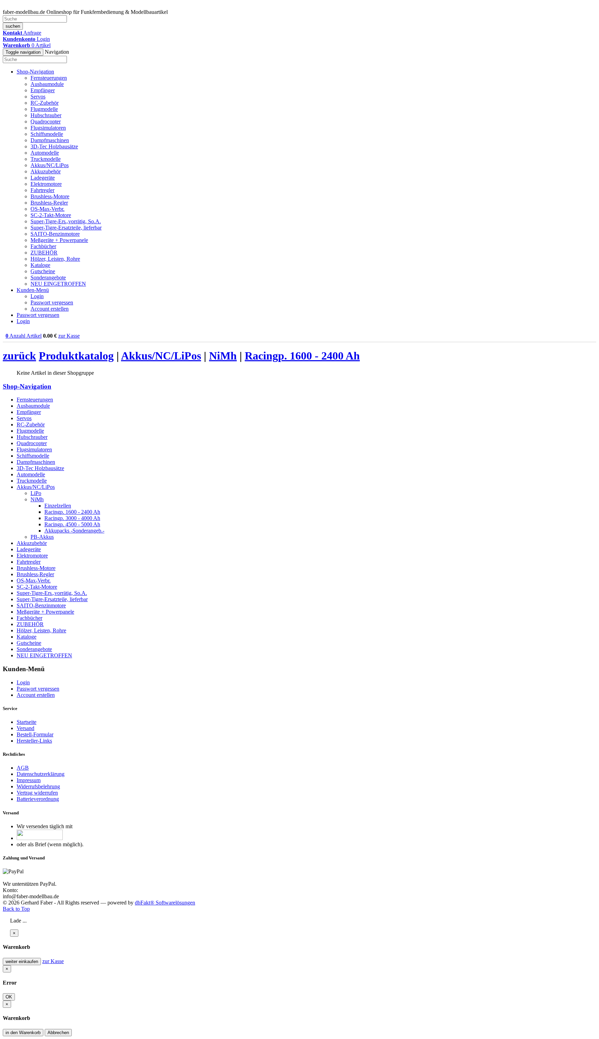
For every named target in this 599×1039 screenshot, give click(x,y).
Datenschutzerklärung (40, 774)
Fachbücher (43, 246)
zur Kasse (69, 336)
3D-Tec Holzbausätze (54, 146)
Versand (25, 728)
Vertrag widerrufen (37, 793)
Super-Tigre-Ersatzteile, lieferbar (66, 228)
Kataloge (40, 265)
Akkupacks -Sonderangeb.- (74, 531)
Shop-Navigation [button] (35, 72)
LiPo (36, 493)
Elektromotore (46, 184)
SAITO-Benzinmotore (55, 234)
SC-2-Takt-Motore (51, 215)
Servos (38, 96)
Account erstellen (50, 309)
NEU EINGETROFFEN (58, 284)
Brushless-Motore (50, 196)
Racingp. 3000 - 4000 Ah (72, 518)
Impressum (29, 780)
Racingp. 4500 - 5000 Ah (72, 524)
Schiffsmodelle (47, 134)
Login (37, 296)
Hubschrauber (46, 115)
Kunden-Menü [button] (33, 290)
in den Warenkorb (23, 1032)
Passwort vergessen (52, 302)
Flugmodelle (44, 109)
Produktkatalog (76, 355)
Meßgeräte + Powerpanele (59, 240)
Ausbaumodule (47, 84)
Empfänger (43, 90)
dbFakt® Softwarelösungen (165, 903)
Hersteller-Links (34, 741)
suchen (13, 26)
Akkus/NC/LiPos (50, 165)
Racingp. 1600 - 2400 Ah (302, 355)
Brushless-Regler (49, 203)
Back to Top (16, 909)
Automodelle (45, 153)
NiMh (223, 355)
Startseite (26, 722)
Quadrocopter (46, 121)
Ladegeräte (43, 178)
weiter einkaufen (22, 961)
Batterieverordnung (38, 799)
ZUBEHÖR (44, 253)
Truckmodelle (46, 159)
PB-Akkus (42, 537)
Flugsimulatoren (48, 128)
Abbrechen (58, 1032)
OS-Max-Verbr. (47, 209)
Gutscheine (43, 271)
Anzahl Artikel (24, 336)
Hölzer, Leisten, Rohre (55, 259)
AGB (23, 768)
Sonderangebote (48, 277)
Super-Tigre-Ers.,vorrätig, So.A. (66, 221)
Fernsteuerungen (49, 78)
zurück (19, 355)
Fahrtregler (42, 190)
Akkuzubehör (46, 171)
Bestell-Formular (35, 734)
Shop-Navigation (27, 386)
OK (9, 996)
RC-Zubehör (45, 103)
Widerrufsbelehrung (38, 786)
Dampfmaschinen (50, 140)
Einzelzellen (57, 506)
